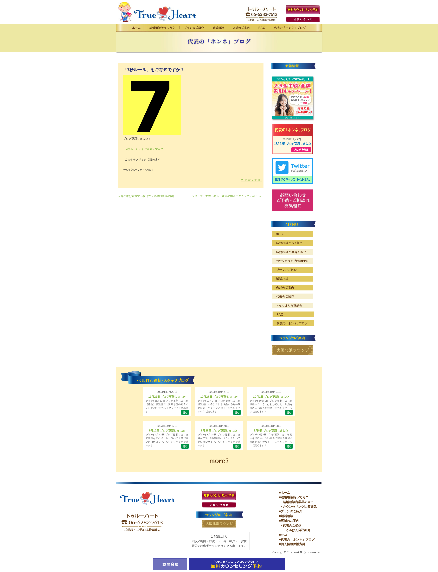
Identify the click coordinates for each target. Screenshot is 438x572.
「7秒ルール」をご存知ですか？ (143, 149)
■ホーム (284, 492)
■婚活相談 (286, 516)
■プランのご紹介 (290, 511)
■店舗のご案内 (289, 520)
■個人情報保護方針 (292, 544)
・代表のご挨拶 (290, 525)
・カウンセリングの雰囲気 (298, 506)
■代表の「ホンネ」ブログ (297, 539)
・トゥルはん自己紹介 (295, 530)
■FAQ (283, 534)
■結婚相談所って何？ (293, 497)
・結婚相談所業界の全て (296, 502)
